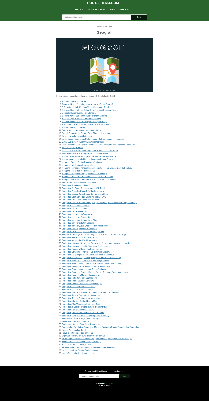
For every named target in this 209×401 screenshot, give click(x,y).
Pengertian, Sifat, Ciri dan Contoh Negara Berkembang (85, 316)
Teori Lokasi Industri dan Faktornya (77, 344)
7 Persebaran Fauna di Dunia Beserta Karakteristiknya (85, 124)
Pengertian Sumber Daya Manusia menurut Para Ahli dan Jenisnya (90, 292)
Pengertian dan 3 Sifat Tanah (74, 208)
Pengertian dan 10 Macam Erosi (76, 206)
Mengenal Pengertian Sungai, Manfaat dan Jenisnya (84, 174)
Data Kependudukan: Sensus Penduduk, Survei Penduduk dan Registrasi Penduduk (98, 145)
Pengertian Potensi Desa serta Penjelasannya (82, 284)
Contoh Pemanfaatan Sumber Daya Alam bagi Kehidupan (87, 133)
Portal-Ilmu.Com (103, 3)
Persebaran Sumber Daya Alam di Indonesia (81, 324)
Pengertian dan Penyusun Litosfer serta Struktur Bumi (85, 226)
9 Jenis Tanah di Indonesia (73, 127)
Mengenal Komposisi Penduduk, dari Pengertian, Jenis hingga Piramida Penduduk (97, 168)
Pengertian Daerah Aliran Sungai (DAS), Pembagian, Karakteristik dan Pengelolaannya (99, 203)
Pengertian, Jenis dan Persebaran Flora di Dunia (83, 313)
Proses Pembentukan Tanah (74, 330)
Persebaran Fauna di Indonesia (75, 321)
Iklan (99, 371)
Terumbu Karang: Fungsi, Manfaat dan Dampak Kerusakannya (88, 347)
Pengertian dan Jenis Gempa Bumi (77, 217)
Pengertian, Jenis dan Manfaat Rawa (78, 310)
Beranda (79, 9)
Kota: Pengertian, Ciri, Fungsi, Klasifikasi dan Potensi (85, 153)
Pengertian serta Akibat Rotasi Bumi (77, 289)
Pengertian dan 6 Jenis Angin (74, 211)
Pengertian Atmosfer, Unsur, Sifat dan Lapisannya (83, 191)
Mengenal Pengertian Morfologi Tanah (78, 171)
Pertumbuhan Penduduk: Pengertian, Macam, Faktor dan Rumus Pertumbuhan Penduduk (100, 327)
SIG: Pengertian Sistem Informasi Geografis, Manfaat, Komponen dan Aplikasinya (97, 339)
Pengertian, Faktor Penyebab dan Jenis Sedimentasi (84, 307)
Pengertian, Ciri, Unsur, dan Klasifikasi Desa (81, 304)
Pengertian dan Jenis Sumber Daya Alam (79, 220)
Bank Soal (124, 9)
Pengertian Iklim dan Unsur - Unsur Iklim (79, 237)
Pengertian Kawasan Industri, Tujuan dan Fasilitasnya (85, 246)
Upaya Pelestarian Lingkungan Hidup (78, 353)
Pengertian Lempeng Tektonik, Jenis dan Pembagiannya (86, 252)
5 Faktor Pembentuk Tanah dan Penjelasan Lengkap (84, 116)
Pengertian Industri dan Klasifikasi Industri (80, 240)
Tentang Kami (90, 371)
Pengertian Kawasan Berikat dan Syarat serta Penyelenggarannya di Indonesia (96, 243)
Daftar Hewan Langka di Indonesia (77, 136)
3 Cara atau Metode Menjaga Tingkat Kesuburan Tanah (85, 107)
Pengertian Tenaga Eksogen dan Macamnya (81, 295)
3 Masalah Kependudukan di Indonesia (79, 113)
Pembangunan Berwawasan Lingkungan (79, 182)
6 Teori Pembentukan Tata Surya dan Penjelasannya (84, 122)
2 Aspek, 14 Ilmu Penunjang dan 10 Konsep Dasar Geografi (87, 104)
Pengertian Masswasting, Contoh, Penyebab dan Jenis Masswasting (91, 258)
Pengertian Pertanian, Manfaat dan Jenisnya (81, 275)
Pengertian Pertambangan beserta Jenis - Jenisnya (84, 269)
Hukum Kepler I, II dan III (72, 148)
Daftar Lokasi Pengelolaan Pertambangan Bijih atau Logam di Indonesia (93, 139)
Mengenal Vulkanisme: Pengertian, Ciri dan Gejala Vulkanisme (89, 179)
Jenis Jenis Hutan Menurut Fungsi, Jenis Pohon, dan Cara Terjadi (90, 151)
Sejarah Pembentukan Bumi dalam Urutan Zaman (83, 336)
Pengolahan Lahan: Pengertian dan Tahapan (81, 318)
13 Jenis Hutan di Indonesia (74, 101)
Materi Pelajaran (96, 9)
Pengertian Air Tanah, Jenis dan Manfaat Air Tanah (83, 188)
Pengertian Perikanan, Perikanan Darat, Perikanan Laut (86, 266)
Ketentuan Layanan (116, 371)
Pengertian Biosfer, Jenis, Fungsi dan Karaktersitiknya (85, 194)
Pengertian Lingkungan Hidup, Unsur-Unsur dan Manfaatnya (88, 255)
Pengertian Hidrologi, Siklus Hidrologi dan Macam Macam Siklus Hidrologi (94, 234)
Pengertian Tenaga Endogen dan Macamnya (81, 298)
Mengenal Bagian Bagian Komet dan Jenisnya (82, 162)
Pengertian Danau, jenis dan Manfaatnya (79, 229)
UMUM (112, 9)
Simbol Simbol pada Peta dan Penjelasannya (81, 342)
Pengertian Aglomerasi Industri (75, 185)
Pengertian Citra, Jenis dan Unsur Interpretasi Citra (84, 197)
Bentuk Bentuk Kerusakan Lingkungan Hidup (81, 130)
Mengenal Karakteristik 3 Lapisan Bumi (79, 165)
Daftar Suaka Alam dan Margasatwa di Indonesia (83, 142)
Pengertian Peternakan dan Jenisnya (78, 281)
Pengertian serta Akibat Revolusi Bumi (78, 287)
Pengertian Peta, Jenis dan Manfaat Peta (79, 278)
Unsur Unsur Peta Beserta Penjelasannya (80, 350)
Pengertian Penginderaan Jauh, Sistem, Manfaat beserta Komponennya (92, 263)
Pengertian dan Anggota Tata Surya (77, 214)
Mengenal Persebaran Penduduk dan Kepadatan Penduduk (87, 177)
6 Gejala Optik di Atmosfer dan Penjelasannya (81, 119)
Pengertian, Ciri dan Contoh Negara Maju (79, 301)
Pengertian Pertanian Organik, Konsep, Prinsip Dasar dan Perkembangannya (95, 272)
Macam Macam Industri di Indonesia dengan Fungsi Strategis (88, 159)
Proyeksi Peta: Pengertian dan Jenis (77, 333)
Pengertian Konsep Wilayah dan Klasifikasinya (82, 249)
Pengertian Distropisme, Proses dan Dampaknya (83, 232)
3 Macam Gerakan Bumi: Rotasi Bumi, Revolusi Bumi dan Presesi (90, 110)
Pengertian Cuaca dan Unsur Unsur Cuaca (80, 200)
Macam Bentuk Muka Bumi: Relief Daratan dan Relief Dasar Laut (90, 156)
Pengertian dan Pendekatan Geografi (78, 223)
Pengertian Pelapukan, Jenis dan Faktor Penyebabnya (85, 261)
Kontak (105, 371)
